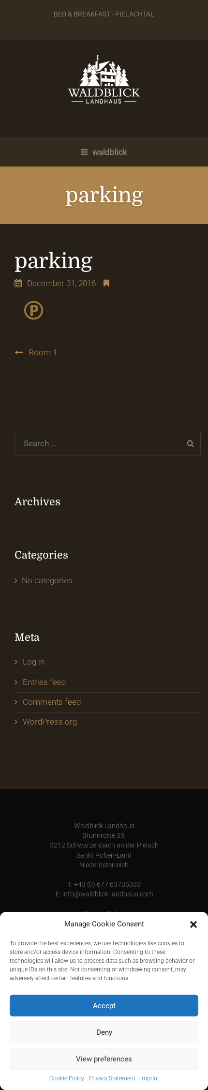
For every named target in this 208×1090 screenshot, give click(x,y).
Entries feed (44, 682)
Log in (34, 661)
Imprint (149, 1078)
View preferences (104, 1059)
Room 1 (43, 352)
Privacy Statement (112, 1078)
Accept (104, 1005)
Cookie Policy (66, 1078)
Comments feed (52, 702)
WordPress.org (50, 722)
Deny (104, 1032)
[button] (193, 924)
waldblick (108, 152)
